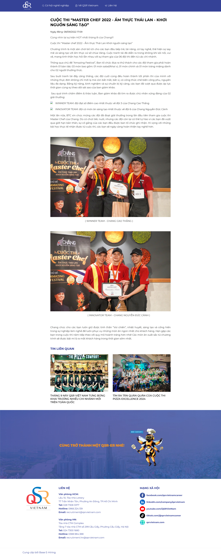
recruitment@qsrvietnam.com (83, 512)
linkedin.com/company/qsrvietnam (165, 502)
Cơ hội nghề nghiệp (57, 5)
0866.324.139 (75, 508)
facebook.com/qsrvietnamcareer (164, 495)
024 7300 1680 (71, 530)
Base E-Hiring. (47, 552)
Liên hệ (112, 5)
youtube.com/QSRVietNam (161, 508)
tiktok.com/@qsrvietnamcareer (163, 515)
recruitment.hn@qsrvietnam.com (85, 537)
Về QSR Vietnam (88, 5)
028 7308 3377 (71, 505)
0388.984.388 (76, 534)
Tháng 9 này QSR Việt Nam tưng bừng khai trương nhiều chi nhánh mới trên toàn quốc (77, 399)
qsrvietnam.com (155, 522)
